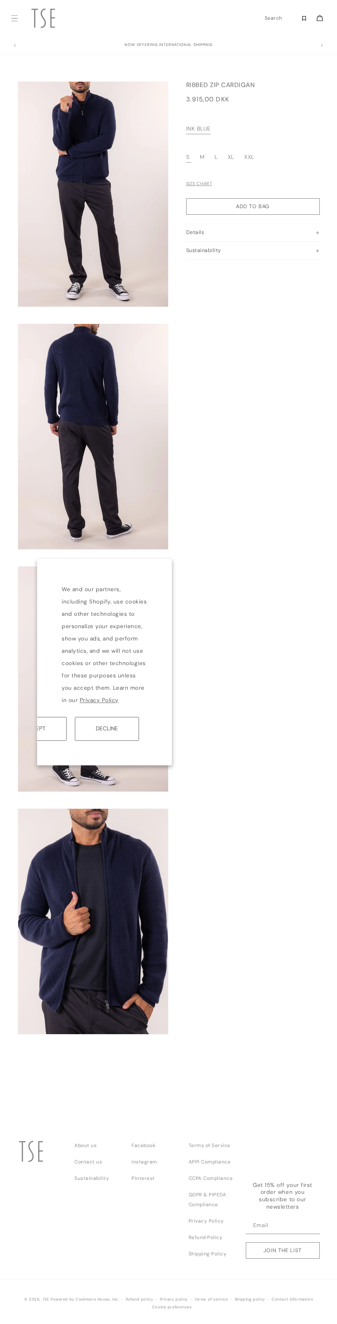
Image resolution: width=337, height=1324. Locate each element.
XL (231, 157)
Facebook (143, 1145)
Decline (107, 728)
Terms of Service (210, 1145)
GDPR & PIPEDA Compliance (207, 1199)
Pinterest (143, 1178)
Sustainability (91, 1178)
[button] (14, 18)
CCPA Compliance (211, 1178)
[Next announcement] (322, 46)
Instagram (144, 1162)
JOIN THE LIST (282, 1250)
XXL (249, 157)
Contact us (88, 1162)
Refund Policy (206, 1237)
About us (85, 1145)
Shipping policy (250, 1299)
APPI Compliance (210, 1162)
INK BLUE (198, 128)
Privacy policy (174, 1299)
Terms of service (211, 1299)
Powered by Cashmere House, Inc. (85, 1299)
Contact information (292, 1299)
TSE (45, 1299)
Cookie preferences (172, 1307)
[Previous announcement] (15, 46)
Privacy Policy (99, 700)
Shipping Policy (208, 1254)
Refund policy (139, 1299)
